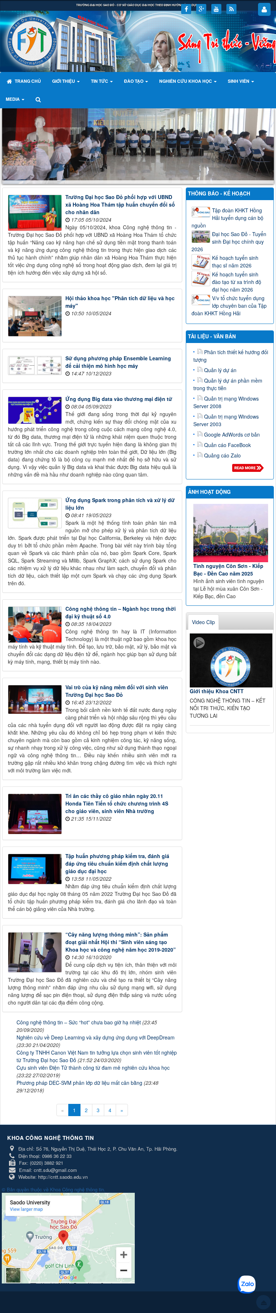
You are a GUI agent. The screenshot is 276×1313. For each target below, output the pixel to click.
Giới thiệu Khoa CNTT (217, 691)
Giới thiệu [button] (64, 81)
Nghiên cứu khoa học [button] (186, 81)
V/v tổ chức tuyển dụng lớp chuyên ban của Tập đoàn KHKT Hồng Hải (229, 305)
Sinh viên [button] (239, 81)
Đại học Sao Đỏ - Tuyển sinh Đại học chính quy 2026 (229, 241)
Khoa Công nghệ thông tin (77, 1189)
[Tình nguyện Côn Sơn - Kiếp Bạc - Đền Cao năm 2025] (230, 533)
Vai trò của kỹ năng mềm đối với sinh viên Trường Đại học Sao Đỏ (116, 690)
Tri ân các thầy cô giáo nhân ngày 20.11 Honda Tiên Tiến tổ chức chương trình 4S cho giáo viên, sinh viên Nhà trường (116, 803)
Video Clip (203, 622)
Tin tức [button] (100, 81)
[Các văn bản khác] (249, 469)
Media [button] (13, 99)
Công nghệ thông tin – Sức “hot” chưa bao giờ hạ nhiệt (79, 1022)
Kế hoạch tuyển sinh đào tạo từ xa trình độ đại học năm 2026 (236, 282)
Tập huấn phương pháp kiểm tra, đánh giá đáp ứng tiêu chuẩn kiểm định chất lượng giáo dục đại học (117, 863)
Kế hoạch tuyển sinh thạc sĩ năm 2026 (235, 261)
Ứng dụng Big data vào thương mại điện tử (118, 398)
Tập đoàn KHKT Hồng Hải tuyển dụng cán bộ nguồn (227, 218)
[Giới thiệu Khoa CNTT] (231, 660)
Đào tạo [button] (134, 81)
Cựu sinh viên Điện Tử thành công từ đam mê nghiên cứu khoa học (93, 1067)
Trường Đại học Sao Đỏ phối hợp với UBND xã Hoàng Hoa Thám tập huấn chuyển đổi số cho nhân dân (120, 204)
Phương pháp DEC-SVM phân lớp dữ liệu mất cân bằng (79, 1082)
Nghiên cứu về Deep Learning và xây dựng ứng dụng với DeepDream (96, 1037)
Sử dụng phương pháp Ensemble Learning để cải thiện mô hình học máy (118, 362)
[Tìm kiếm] (39, 99)
